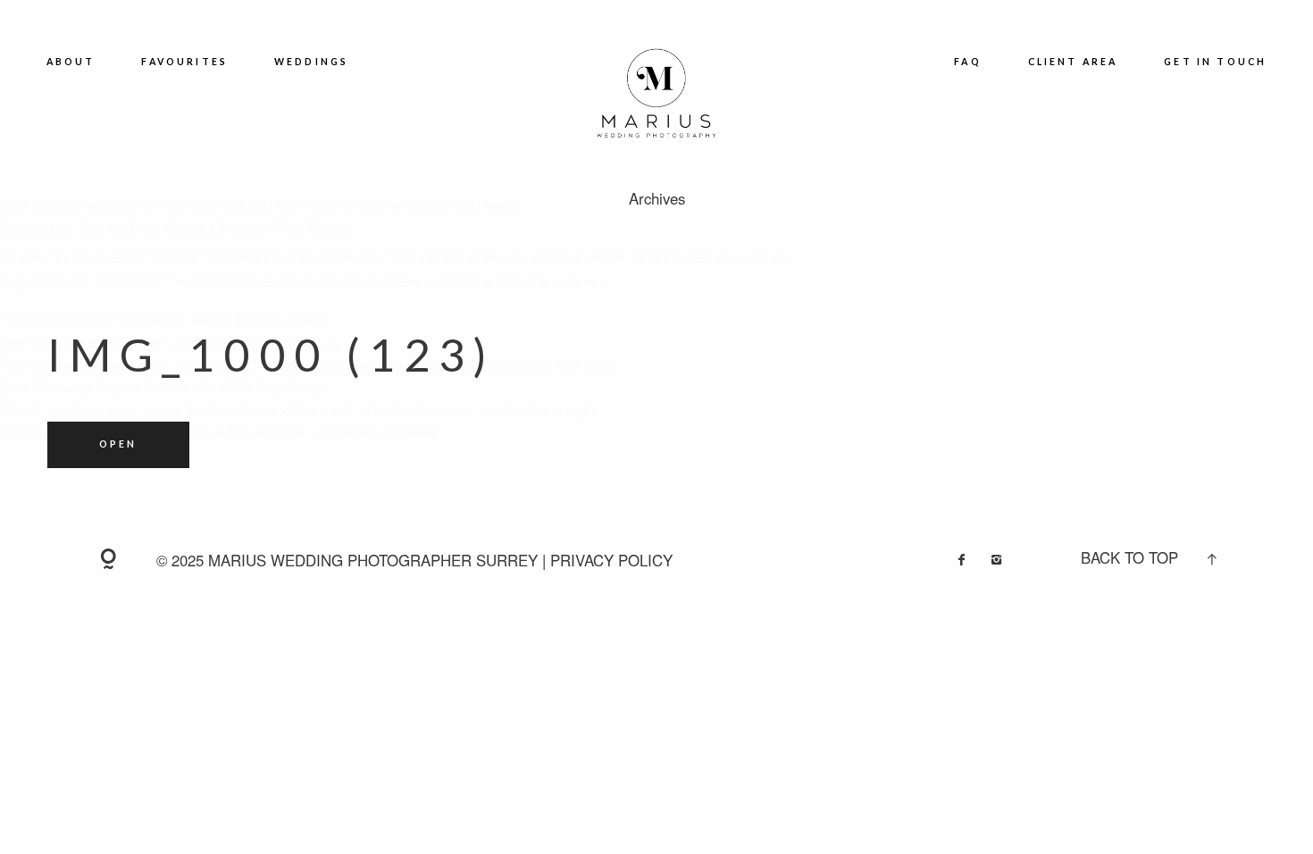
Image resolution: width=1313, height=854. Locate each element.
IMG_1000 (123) (272, 354)
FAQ (968, 61)
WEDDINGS (311, 61)
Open (118, 444)
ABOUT (71, 61)
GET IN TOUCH (1215, 61)
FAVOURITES (184, 61)
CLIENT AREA (1073, 61)
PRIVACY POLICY (611, 560)
